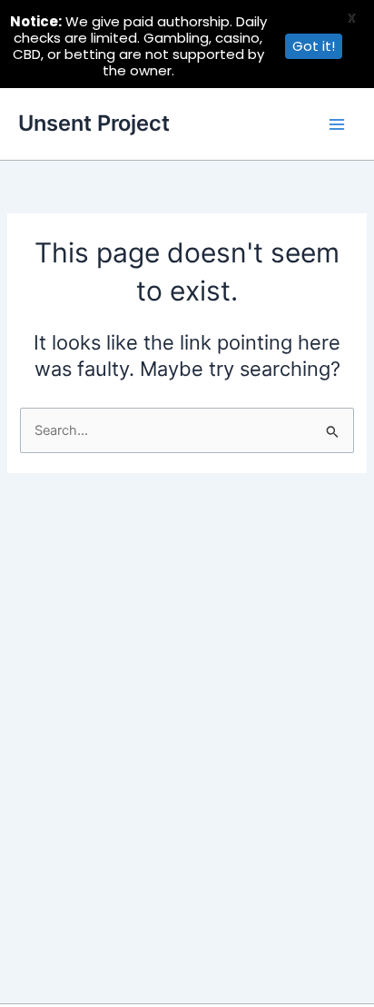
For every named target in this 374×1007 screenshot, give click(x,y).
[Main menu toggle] (337, 124)
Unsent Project (94, 123)
